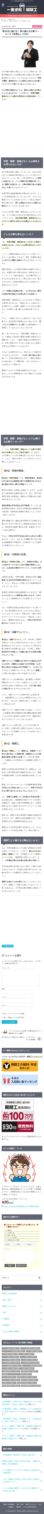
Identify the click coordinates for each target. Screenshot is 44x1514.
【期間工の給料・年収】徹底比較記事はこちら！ (22, 16)
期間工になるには (9, 1306)
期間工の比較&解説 (9, 1293)
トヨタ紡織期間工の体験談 (11, 1362)
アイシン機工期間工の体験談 (30, 1348)
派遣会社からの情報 (13, 1240)
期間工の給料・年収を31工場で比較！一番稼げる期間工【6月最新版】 (21, 1462)
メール (4, 997)
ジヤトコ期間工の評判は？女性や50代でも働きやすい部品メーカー (21, 1480)
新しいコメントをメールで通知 (14, 1014)
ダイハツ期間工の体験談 (10, 1357)
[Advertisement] (22, 127)
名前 (3, 989)
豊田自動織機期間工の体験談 (31, 1385)
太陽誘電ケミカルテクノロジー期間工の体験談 (16, 1374)
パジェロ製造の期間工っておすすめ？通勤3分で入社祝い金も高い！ (20, 1489)
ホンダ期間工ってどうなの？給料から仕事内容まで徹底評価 (21, 1471)
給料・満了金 (11, 1235)
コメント (6, 968)
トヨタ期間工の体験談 (29, 1360)
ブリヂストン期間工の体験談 (32, 1365)
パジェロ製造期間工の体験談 (11, 1365)
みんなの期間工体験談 (10, 1331)
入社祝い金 (11, 1232)
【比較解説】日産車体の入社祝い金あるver (18, 1455)
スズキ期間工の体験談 (9, 1354)
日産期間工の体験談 (9, 1383)
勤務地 (10, 1230)
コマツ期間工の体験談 (34, 1351)
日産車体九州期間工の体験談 (27, 1383)
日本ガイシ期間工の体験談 (11, 1380)
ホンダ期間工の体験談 (9, 1368)
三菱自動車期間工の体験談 (11, 1371)
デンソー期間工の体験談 (28, 1357)
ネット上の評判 (12, 1237)
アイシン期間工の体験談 (10, 1348)
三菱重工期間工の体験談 (30, 1371)
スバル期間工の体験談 (26, 1354)
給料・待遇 (6, 1300)
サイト (4, 1005)
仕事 (4, 1312)
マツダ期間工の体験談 (26, 1368)
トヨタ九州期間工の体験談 (11, 1360)
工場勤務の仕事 (8, 946)
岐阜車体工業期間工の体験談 (27, 1377)
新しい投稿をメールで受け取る (14, 1017)
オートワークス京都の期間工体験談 (13, 1351)
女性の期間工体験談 (9, 1377)
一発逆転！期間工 (21, 1511)
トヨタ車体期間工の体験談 (30, 1362)
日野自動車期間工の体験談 (11, 1385)
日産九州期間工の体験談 (30, 1380)
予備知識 (5, 1325)
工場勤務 (5, 1319)
